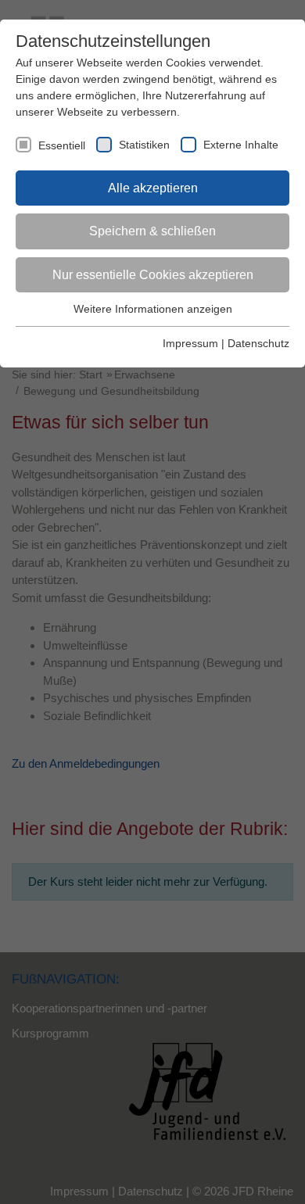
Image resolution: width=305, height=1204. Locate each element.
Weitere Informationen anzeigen (153, 309)
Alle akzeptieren (153, 188)
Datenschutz (258, 343)
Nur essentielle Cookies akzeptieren (152, 274)
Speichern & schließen (152, 231)
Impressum (190, 343)
